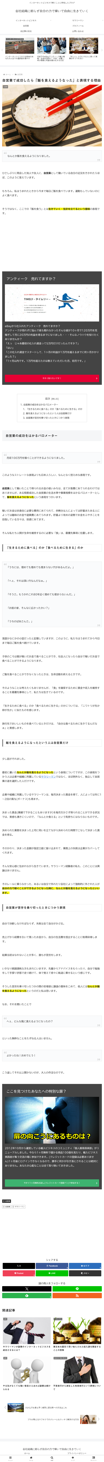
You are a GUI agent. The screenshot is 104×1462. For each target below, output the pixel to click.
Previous (2, 50)
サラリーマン (48, 776)
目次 (47, 398)
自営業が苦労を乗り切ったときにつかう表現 (47, 418)
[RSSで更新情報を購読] (77, 1295)
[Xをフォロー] (26, 1289)
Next (102, 50)
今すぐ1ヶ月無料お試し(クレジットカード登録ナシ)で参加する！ (52, 1183)
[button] (85, 1273)
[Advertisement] (52, 243)
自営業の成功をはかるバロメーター (40, 405)
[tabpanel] (22, 50)
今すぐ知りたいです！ (52, 378)
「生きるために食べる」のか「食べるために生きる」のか (54, 409)
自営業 (7, 1201)
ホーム (27, 1453)
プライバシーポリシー (76, 1453)
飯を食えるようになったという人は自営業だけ (49, 413)
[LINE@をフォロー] (77, 1289)
